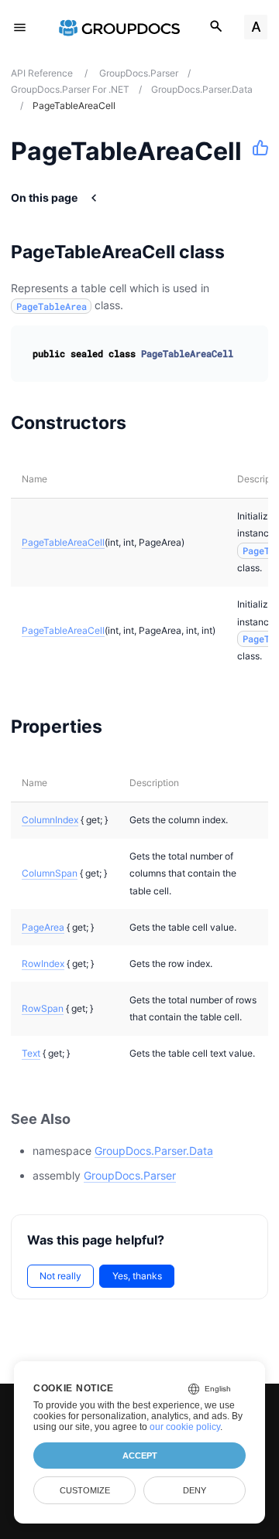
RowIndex (43, 963)
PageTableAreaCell (63, 542)
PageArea (43, 927)
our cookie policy (185, 1427)
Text (31, 1053)
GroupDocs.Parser (130, 1175)
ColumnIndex (50, 820)
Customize (85, 1490)
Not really (60, 1276)
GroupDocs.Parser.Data (154, 1150)
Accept (139, 1455)
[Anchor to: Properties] (122, 726)
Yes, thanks (137, 1276)
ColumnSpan (50, 873)
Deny (194, 1490)
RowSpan (43, 1008)
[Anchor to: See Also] (87, 1119)
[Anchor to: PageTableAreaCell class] (244, 252)
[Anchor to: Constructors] (146, 422)
